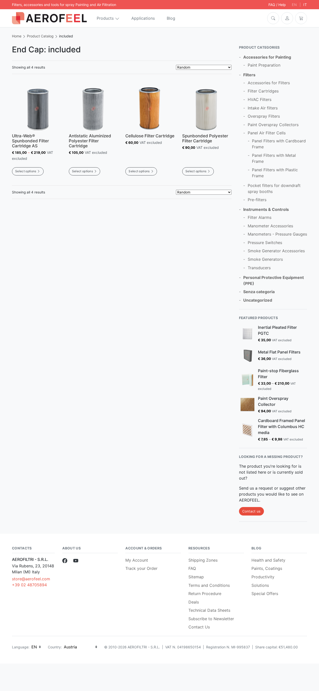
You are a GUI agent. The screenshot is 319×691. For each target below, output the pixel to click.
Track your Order (141, 568)
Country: (55, 647)
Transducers (259, 267)
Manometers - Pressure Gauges (277, 234)
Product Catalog (40, 36)
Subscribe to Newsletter (211, 618)
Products (105, 18)
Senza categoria (259, 291)
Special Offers (264, 593)
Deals (193, 602)
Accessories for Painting (267, 57)
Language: (20, 647)
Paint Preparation (264, 65)
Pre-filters (257, 199)
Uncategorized (257, 300)
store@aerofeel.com (31, 578)
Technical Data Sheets (209, 610)
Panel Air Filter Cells (267, 132)
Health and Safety (268, 560)
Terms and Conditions (209, 585)
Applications (143, 18)
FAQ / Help (277, 4)
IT (305, 4)
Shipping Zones (203, 560)
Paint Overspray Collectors (273, 124)
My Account (136, 560)
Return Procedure (204, 593)
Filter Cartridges (263, 90)
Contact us (251, 511)
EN (294, 4)
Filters (249, 74)
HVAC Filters (259, 99)
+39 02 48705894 (29, 584)
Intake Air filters (263, 107)
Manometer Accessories (270, 225)
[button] (273, 18)
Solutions (260, 585)
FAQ (192, 568)
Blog (171, 18)
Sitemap (196, 576)
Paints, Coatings (266, 568)
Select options (25, 171)
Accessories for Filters (269, 82)
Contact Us (199, 626)
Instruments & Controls (266, 209)
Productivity (262, 576)
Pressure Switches (265, 242)
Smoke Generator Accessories (276, 250)
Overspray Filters (264, 116)
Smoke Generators (265, 259)
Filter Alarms (259, 217)
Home (16, 36)
